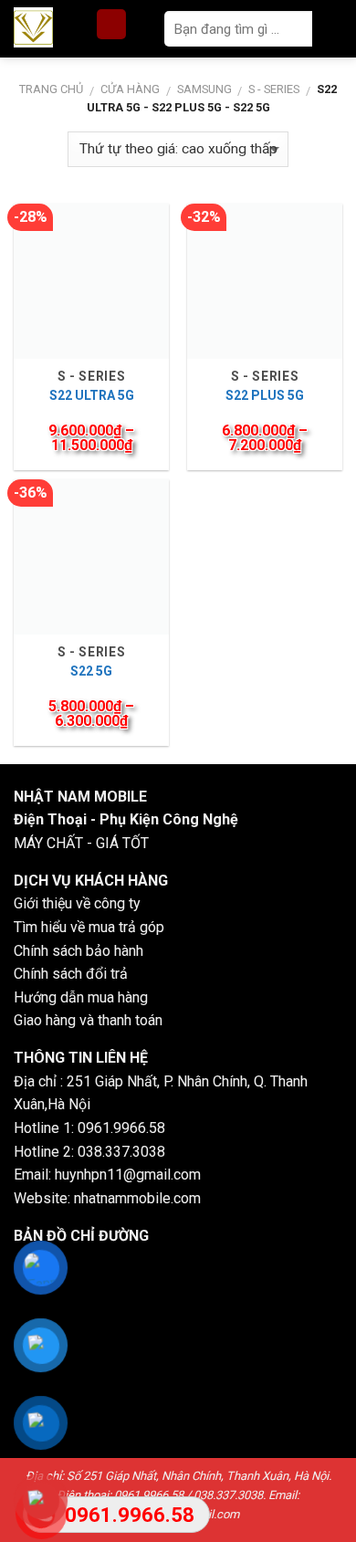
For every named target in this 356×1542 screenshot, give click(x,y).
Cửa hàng (130, 89)
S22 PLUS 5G (264, 395)
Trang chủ (51, 89)
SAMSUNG (204, 89)
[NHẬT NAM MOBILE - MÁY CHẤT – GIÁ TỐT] (50, 27)
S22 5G (91, 671)
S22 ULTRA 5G (91, 395)
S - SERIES (273, 89)
